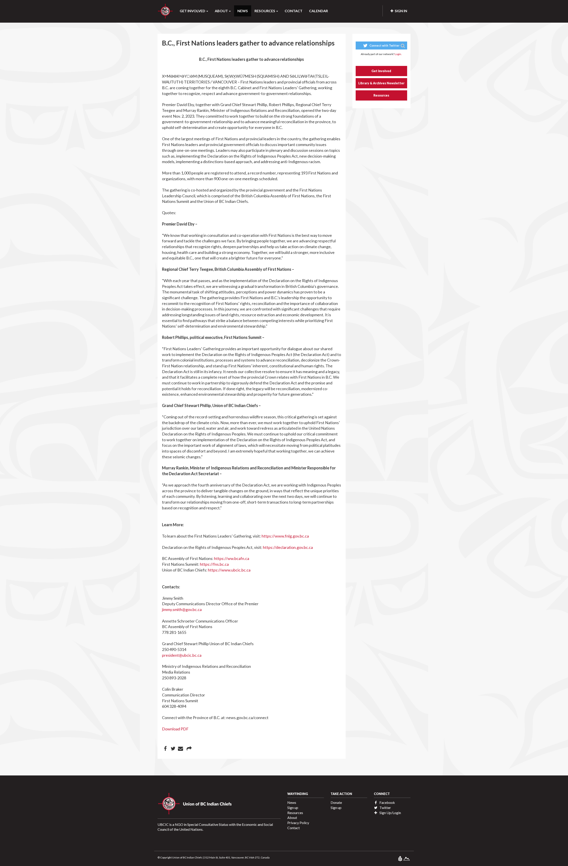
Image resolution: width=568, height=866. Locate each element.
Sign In (400, 11)
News (242, 11)
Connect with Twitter (384, 45)
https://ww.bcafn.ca (231, 558)
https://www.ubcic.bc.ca (229, 569)
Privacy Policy (298, 823)
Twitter (385, 807)
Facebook (387, 802)
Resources (381, 95)
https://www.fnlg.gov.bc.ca (285, 536)
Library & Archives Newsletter (381, 83)
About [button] (222, 11)
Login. (398, 54)
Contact (293, 11)
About (292, 817)
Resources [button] (265, 11)
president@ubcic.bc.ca (181, 655)
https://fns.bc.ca (214, 564)
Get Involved (381, 71)
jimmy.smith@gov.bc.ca (182, 609)
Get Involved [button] (193, 11)
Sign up (292, 807)
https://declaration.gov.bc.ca (288, 547)
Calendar (318, 11)
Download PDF (175, 728)
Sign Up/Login (390, 813)
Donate (336, 802)
